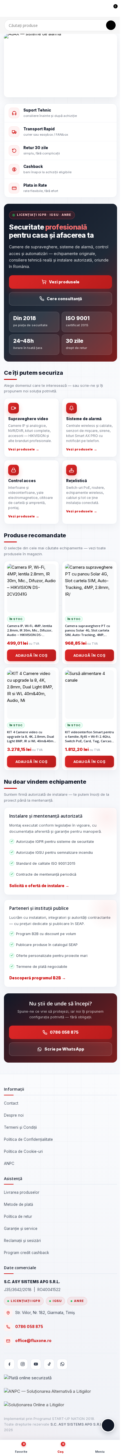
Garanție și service (20, 1228)
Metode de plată (18, 1204)
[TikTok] (49, 1364)
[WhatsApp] (62, 1364)
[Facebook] (9, 1364)
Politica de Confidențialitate (28, 1139)
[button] (108, 1425)
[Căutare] (111, 25)
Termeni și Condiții (20, 1127)
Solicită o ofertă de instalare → (39, 885)
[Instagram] (22, 1364)
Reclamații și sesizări (22, 1240)
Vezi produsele (64, 281)
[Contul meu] (103, 8)
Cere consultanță (64, 298)
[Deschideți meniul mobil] (6, 8)
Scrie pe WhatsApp (64, 1049)
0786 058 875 (64, 1032)
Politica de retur (18, 1216)
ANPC (9, 1163)
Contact (11, 1103)
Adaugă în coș (31, 655)
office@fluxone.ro (33, 1340)
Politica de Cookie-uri (23, 1151)
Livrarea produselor (21, 1192)
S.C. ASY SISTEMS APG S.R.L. (76, 1424)
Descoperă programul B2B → (37, 978)
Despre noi (14, 1115)
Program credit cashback (26, 1252)
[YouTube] (35, 1364)
